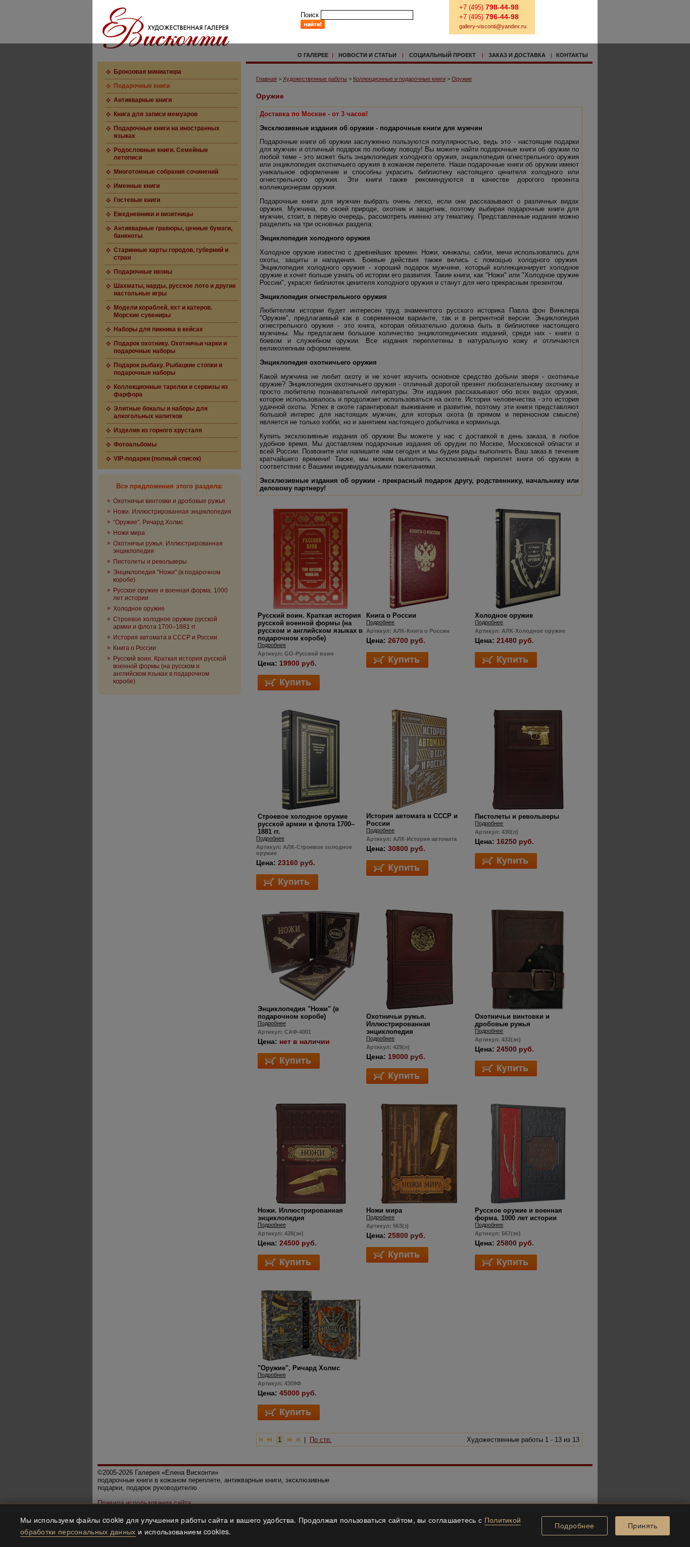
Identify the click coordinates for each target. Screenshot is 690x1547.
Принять (643, 1526)
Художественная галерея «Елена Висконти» (166, 28)
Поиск (310, 15)
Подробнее (575, 1526)
